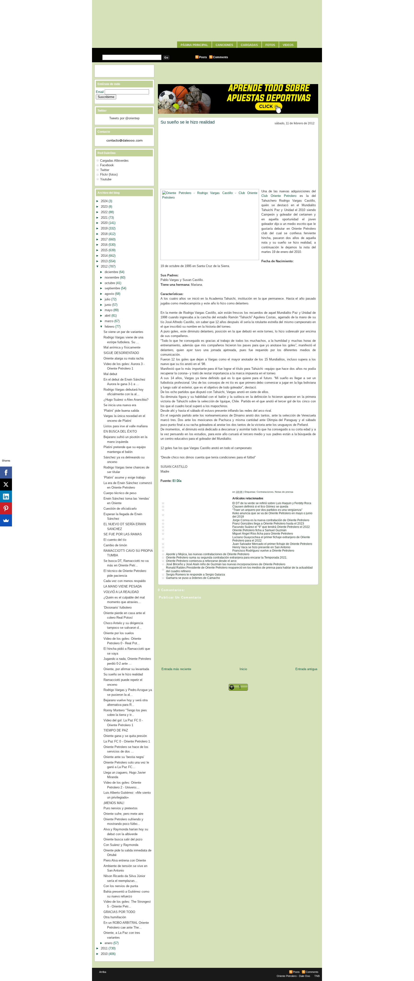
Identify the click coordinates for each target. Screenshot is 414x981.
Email (100, 92)
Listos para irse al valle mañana (126, 426)
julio (108, 299)
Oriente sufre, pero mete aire (123, 814)
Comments (220, 57)
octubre (110, 283)
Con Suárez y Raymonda (121, 845)
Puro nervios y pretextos (121, 808)
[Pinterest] (6, 508)
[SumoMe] (6, 520)
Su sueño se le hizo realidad (188, 122)
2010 (105, 954)
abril (108, 315)
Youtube (105, 179)
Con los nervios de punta (121, 886)
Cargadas (249, 45)
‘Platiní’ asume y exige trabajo (124, 477)
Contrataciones (265, 491)
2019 (105, 228)
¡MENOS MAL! (114, 803)
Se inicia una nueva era (120, 405)
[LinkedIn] (6, 496)
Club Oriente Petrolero (278, 196)
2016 (105, 244)
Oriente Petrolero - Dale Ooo (293, 976)
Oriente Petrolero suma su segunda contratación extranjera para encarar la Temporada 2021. (226, 557)
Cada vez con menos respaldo (125, 581)
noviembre (112, 277)
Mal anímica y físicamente (122, 347)
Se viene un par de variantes (123, 332)
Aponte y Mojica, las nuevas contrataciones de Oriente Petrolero (207, 554)
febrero (110, 326)
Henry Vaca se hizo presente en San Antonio (261, 547)
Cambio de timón (115, 545)
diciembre (112, 272)
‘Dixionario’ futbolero (118, 607)
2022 (105, 212)
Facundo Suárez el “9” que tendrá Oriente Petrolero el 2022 (271, 527)
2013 (105, 261)
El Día (176, 481)
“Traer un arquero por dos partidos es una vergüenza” (267, 510)
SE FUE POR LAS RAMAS (123, 534)
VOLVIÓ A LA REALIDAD (121, 592)
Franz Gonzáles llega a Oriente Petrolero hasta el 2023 (268, 523)
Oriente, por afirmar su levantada (126, 669)
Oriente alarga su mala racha (124, 358)
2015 (105, 250)
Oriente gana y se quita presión (125, 736)
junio (108, 305)
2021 (105, 217)
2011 (105, 948)
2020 (105, 223)
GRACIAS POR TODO (119, 912)
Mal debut (110, 374)
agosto (110, 294)
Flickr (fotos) (109, 174)
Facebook (107, 165)
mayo (109, 310)
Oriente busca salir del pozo (123, 839)
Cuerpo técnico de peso (120, 493)
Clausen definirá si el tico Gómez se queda (260, 506)
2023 (105, 206)
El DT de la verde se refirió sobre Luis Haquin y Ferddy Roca (271, 503)
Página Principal (194, 45)
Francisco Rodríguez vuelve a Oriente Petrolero (263, 550)
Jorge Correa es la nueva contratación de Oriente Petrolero (270, 520)
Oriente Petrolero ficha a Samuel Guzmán (259, 530)
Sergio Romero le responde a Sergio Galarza (195, 574)
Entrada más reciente (176, 669)
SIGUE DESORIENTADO (121, 353)
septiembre (113, 288)
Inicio (243, 669)
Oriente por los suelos (119, 633)
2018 (105, 234)
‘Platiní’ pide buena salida (121, 410)
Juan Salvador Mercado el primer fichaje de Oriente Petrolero (272, 544)
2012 (105, 266)
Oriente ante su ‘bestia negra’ (124, 757)
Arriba (102, 971)
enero (109, 943)
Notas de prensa (284, 491)
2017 (105, 239)
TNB (317, 976)
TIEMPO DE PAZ (116, 730)
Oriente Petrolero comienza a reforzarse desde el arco (201, 561)
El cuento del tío (115, 540)
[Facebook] (6, 473)
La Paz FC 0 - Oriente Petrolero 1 (127, 741)
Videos (288, 45)
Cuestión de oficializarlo (120, 508)
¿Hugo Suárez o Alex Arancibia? (126, 399)
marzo (109, 321)
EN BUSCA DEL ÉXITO (120, 431)
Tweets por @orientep (124, 118)
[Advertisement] (207, 49)
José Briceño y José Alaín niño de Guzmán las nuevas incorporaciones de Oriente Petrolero (225, 564)
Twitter (104, 170)
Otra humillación (115, 917)
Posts (203, 57)
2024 (105, 201)
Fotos (270, 45)
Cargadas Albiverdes (114, 160)
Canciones (224, 45)
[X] (6, 484)
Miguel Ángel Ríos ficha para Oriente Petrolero (262, 533)
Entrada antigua (306, 669)
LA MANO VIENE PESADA (123, 586)
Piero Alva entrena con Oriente (125, 860)
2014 (105, 255)
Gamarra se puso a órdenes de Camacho (193, 578)
